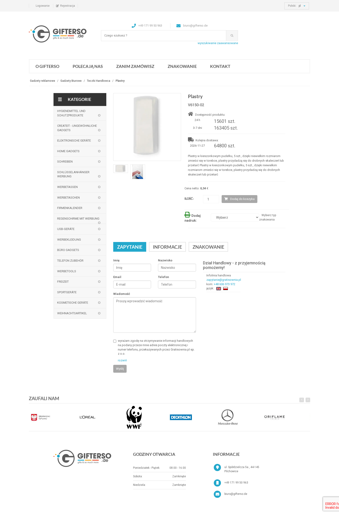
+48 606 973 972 (224, 284)
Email (117, 277)
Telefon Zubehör (70, 260)
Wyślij (120, 368)
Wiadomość (121, 294)
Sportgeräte (67, 292)
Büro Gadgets (68, 250)
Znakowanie (182, 66)
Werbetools (66, 271)
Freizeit (63, 281)
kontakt (220, 66)
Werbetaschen (68, 197)
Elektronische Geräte (74, 140)
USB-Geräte (65, 229)
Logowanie (43, 5)
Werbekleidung (69, 239)
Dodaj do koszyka (242, 199)
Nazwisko (165, 260)
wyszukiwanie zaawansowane (218, 43)
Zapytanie (129, 247)
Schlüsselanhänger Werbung (73, 174)
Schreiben (65, 161)
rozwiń (122, 360)
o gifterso (47, 66)
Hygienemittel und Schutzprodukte (71, 113)
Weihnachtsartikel (72, 313)
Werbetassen (67, 187)
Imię (116, 260)
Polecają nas (88, 66)
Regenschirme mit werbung (78, 218)
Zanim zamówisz (135, 66)
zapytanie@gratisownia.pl (223, 279)
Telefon (163, 277)
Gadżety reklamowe (42, 80)
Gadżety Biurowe (71, 80)
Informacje (167, 247)
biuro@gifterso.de (235, 494)
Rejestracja (67, 5)
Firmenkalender (69, 208)
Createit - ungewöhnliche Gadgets (77, 128)
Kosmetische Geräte (72, 302)
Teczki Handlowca (98, 80)
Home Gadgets (68, 151)
